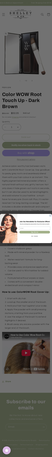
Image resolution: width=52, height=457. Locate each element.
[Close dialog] (50, 216)
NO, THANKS (34, 236)
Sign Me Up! (35, 232)
